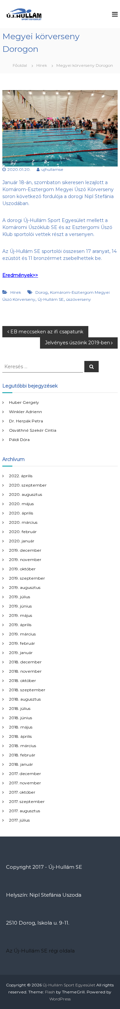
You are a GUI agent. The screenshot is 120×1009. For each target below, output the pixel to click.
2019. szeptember (27, 578)
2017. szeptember (27, 801)
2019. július (19, 596)
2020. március (23, 522)
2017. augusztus (24, 810)
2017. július (19, 820)
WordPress (60, 998)
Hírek (41, 65)
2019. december (25, 550)
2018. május (20, 727)
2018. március (22, 745)
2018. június (20, 717)
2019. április (20, 624)
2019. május (20, 615)
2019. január (21, 652)
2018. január (21, 764)
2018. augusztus (25, 699)
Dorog (41, 292)
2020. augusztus (25, 494)
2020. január (21, 540)
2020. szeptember (28, 485)
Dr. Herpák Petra (26, 420)
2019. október (22, 568)
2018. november (25, 671)
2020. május (21, 503)
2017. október (22, 792)
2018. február (22, 754)
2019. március (22, 633)
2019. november (25, 559)
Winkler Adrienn (25, 411)
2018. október (22, 680)
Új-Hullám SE (51, 299)
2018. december (25, 661)
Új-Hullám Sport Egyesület (69, 984)
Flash (50, 991)
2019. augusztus (24, 587)
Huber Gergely (24, 402)
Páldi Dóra (19, 439)
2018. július (19, 708)
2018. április (20, 736)
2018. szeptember (27, 689)
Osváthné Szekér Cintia (32, 430)
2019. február (22, 643)
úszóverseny (78, 299)
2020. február (23, 531)
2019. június (20, 606)
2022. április (20, 475)
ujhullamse (52, 169)
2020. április (21, 512)
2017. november (25, 782)
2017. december (25, 773)
